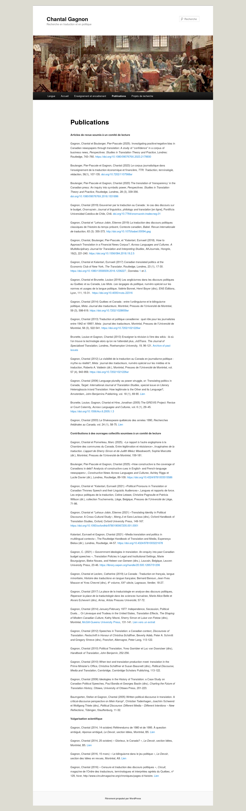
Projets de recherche (142, 96)
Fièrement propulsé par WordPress (123, 798)
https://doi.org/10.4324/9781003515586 (149, 477)
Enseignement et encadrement (90, 96)
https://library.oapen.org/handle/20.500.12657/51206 (130, 565)
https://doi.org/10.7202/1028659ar (109, 310)
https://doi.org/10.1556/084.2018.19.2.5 (111, 253)
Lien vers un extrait (144, 622)
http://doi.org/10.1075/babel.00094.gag (128, 231)
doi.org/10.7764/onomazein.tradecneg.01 (136, 213)
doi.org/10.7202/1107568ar (116, 174)
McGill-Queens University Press (101, 622)
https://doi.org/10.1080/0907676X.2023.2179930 (123, 156)
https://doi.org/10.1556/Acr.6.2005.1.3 (92, 411)
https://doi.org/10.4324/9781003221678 (140, 543)
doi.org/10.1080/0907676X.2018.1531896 (94, 196)
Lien (142, 394)
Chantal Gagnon (67, 19)
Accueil (65, 96)
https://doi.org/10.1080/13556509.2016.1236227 (98, 271)
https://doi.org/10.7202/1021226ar (120, 328)
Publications (119, 96)
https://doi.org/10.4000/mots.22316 (112, 293)
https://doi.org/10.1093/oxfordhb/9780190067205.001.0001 (104, 525)
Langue (51, 96)
